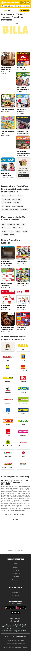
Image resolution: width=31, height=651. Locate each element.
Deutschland (11, 627)
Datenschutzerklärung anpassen (15, 640)
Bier (18, 224)
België (19, 625)
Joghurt (4, 231)
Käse (9, 228)
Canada (24, 625)
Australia (14, 625)
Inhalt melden (15, 570)
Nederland (5, 631)
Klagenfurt (6, 203)
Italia (16, 629)
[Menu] (28, 2)
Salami (25, 231)
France (4, 629)
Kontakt (15, 567)
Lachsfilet (5, 235)
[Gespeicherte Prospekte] (21, 2)
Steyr (5, 209)
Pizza (3, 224)
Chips (23, 224)
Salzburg (6, 199)
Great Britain (10, 629)
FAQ (15, 564)
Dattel (12, 235)
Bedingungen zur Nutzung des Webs (15, 643)
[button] (24, 2)
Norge (10, 631)
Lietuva (20, 629)
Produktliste (15, 577)
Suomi (24, 627)
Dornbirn (6, 206)
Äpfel (3, 228)
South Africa (22, 631)
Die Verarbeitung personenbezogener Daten (15, 647)
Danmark (18, 627)
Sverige (15, 631)
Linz (20, 196)
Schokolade (11, 224)
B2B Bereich (15, 596)
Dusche (18, 231)
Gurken (11, 231)
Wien (5, 196)
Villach (16, 203)
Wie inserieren (15, 592)
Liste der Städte (15, 573)
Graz (13, 196)
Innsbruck (16, 199)
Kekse (15, 228)
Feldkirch (14, 209)
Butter (21, 228)
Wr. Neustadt (17, 206)
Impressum (15, 580)
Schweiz (4, 627)
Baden (24, 209)
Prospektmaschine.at (20, 636)
